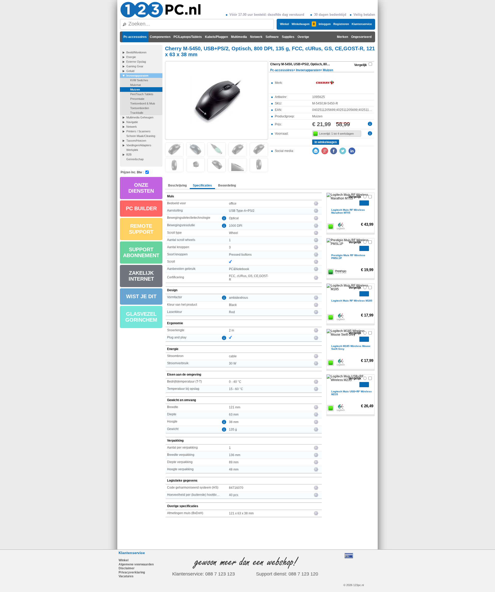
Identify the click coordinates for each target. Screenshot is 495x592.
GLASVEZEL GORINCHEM (141, 317)
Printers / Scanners (138, 131)
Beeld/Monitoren (136, 52)
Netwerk (256, 36)
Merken (342, 36)
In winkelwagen (326, 142)
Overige (303, 36)
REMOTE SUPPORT (141, 229)
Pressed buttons (240, 254)
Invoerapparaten (137, 75)
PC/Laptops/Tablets (188, 36)
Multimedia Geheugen (139, 117)
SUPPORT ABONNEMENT (141, 252)
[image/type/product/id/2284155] (216, 100)
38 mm (233, 422)
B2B (128, 154)
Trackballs (136, 112)
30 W (232, 363)
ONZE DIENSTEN (141, 188)
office (232, 203)
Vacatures (126, 576)
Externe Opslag (136, 61)
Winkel (284, 24)
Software (272, 36)
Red (232, 312)
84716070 (236, 488)
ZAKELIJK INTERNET (141, 276)
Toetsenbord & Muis (142, 103)
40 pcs (233, 495)
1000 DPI (235, 226)
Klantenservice (362, 24)
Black (233, 305)
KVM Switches (139, 80)
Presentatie (137, 98)
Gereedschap (135, 159)
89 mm (233, 462)
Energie (131, 57)
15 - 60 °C (236, 389)
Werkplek (132, 149)
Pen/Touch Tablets (141, 94)
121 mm (234, 407)
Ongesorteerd (361, 36)
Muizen (135, 89)
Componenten (160, 36)
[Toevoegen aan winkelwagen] (364, 203)
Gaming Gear (134, 66)
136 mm (234, 455)
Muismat (135, 84)
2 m (231, 330)
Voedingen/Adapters (138, 145)
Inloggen (325, 24)
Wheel (233, 233)
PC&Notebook (239, 269)
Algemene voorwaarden (136, 564)
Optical (234, 218)
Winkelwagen (303, 24)
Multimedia (239, 36)
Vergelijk (360, 65)
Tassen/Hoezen (136, 140)
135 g (233, 429)
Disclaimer (127, 568)
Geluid (130, 70)
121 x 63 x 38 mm (241, 513)
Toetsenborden (139, 108)
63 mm (233, 414)
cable (233, 356)
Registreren (341, 24)
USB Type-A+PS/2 (241, 211)
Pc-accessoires (135, 36)
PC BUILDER (141, 208)
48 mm (233, 469)
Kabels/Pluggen (216, 36)
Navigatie (132, 122)
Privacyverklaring (132, 572)
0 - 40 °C (235, 382)
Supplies (288, 36)
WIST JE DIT (141, 296)
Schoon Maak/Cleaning (140, 135)
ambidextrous (238, 297)
